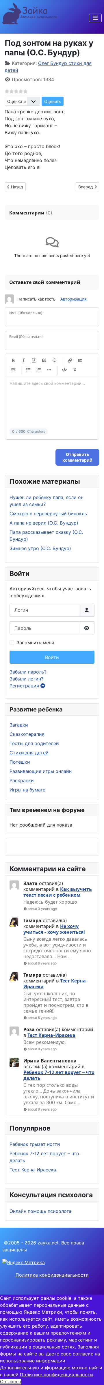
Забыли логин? (26, 679)
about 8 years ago (42, 1049)
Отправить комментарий (77, 457)
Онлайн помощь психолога (40, 1211)
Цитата (44, 360)
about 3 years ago (42, 909)
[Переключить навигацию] (95, 18)
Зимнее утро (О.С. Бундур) (40, 548)
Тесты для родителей (34, 743)
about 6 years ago (42, 963)
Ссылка (69, 360)
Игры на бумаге (27, 790)
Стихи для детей (29, 753)
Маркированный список (28, 370)
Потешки (20, 762)
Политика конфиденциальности (52, 1275)
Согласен (10, 1381)
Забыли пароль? (28, 672)
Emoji (54, 360)
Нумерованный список (38, 370)
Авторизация (73, 298)
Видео (13, 370)
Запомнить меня (35, 642)
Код (64, 370)
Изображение (80, 360)
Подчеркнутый (33, 360)
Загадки (19, 725)
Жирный (13, 360)
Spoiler (74, 370)
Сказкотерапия (27, 734)
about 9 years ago (42, 1109)
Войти (52, 657)
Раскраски (22, 780)
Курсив (23, 360)
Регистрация (25, 686)
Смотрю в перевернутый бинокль (48, 513)
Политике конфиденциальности (56, 1374)
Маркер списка (49, 370)
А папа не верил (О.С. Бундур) (44, 523)
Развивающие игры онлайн (41, 771)
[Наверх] (93, 1374)
